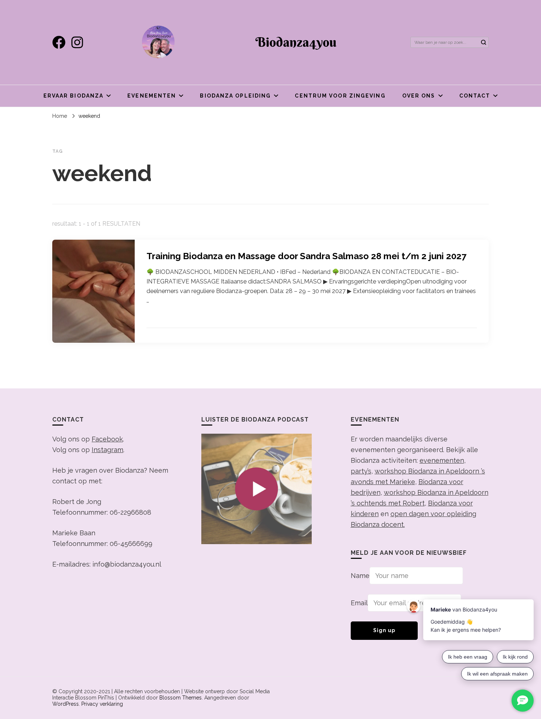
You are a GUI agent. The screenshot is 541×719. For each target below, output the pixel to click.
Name (360, 575)
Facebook (107, 439)
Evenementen (151, 96)
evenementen (442, 460)
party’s (361, 471)
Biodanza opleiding (235, 96)
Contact (475, 96)
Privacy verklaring (102, 704)
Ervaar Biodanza (73, 96)
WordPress (65, 704)
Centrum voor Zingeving (340, 96)
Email (359, 603)
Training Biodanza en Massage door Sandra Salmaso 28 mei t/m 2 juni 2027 (306, 256)
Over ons (418, 96)
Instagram (107, 450)
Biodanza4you (295, 42)
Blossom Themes (180, 698)
